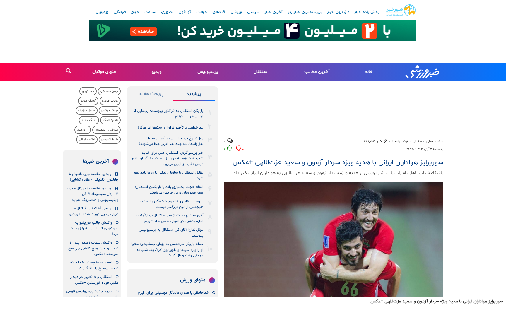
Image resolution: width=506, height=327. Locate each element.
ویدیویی (102, 12)
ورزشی (236, 12)
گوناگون (185, 12)
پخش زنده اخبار (367, 12)
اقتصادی (218, 12)
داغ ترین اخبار (338, 12)
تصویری (167, 12)
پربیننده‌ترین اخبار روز (305, 12)
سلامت (150, 12)
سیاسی (253, 12)
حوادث (201, 12)
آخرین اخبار (274, 12)
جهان (135, 12)
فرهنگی (120, 12)
